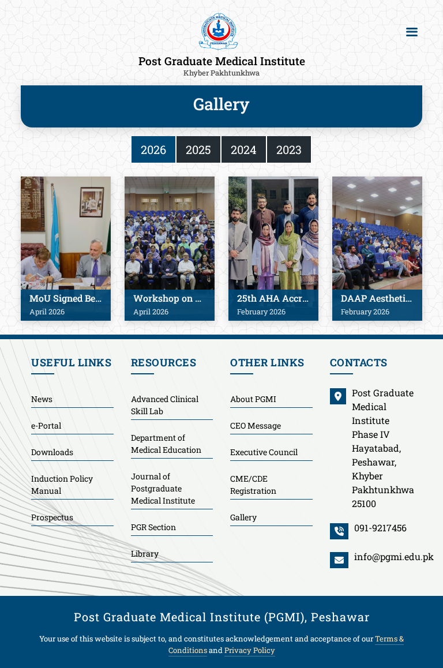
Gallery (243, 517)
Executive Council (264, 451)
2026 (153, 149)
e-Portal (46, 425)
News (41, 398)
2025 (198, 149)
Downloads (52, 451)
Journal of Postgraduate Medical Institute (163, 488)
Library (145, 553)
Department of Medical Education (166, 443)
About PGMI (253, 398)
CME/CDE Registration (253, 484)
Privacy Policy (249, 650)
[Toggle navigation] (411, 31)
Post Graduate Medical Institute (221, 65)
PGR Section (153, 526)
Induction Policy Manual (62, 484)
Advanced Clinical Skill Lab (164, 404)
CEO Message (255, 425)
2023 (289, 149)
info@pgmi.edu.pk (394, 556)
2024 (244, 149)
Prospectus (52, 517)
